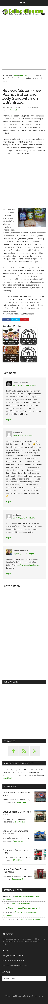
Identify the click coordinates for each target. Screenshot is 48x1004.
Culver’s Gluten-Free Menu (19, 904)
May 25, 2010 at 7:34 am (22, 436)
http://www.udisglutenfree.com (28, 565)
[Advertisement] (24, 42)
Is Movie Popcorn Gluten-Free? (31, 919)
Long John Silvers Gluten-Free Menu (14, 965)
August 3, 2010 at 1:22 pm (23, 554)
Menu (25, 3)
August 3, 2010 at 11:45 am (24, 518)
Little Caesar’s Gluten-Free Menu (13, 960)
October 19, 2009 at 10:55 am (24, 385)
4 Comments (13, 110)
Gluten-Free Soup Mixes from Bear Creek (24, 908)
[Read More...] (22, 803)
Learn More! (7, 778)
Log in (41, 996)
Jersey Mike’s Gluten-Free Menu (13, 956)
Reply (8, 420)
